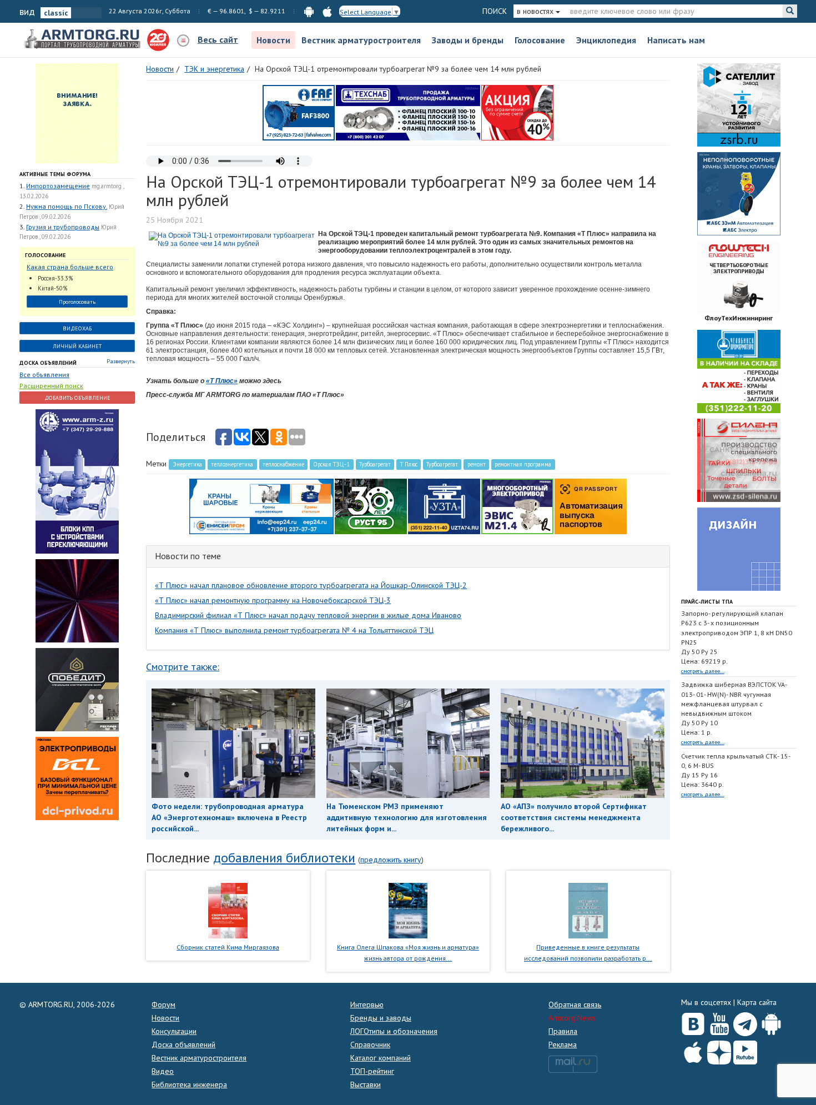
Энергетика (187, 464)
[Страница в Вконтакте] (693, 1022)
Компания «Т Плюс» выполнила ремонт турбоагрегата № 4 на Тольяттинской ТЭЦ (294, 630)
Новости (273, 40)
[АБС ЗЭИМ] (738, 193)
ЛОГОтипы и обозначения (393, 1031)
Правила (562, 1031)
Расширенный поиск (51, 385)
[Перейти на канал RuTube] (745, 1050)
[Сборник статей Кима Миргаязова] (228, 910)
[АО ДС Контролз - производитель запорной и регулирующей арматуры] (77, 600)
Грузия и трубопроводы (62, 227)
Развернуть (121, 361)
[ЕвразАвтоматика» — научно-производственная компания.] (517, 506)
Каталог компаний (380, 1058)
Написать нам (676, 40)
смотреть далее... (702, 671)
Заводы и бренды (467, 40)
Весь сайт (218, 39)
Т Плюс (408, 464)
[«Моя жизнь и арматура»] (408, 910)
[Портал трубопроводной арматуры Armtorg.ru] (83, 39)
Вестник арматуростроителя (361, 40)
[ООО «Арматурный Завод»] (77, 480)
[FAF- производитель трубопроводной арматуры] (299, 112)
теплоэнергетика (232, 464)
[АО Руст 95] (371, 506)
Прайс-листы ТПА (707, 601)
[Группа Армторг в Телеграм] (745, 1022)
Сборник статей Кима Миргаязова (228, 947)
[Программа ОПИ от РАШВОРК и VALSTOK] (517, 112)
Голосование (540, 40)
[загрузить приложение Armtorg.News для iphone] (327, 11)
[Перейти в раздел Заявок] (77, 113)
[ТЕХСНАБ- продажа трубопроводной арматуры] (408, 112)
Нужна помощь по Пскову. (66, 206)
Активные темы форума (54, 174)
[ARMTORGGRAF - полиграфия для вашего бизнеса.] (738, 549)
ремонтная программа (523, 464)
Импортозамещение (58, 186)
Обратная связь (574, 1004)
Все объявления (44, 374)
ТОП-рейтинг (372, 1071)
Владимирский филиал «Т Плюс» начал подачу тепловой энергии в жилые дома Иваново (308, 615)
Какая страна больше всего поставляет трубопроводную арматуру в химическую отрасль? (72, 267)
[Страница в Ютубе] (719, 1022)
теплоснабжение (283, 464)
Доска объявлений (48, 362)
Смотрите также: (182, 666)
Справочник (370, 1044)
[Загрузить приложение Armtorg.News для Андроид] (771, 1022)
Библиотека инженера (189, 1084)
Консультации (174, 1031)
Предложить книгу (390, 860)
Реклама (562, 1044)
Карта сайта (757, 1002)
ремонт (476, 464)
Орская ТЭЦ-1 (331, 464)
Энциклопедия (606, 40)
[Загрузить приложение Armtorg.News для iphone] (693, 1050)
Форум (163, 1004)
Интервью (367, 1004)
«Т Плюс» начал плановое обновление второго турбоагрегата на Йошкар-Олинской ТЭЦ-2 (311, 585)
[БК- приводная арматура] (77, 777)
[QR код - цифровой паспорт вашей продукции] (591, 506)
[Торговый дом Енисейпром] (261, 506)
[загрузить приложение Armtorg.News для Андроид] (309, 11)
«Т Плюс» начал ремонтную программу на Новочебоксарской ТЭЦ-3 (273, 600)
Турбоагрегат (375, 464)
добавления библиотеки (284, 857)
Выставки (365, 1084)
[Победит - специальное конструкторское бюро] (77, 689)
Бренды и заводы (380, 1018)
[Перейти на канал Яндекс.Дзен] (719, 1050)
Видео (163, 1071)
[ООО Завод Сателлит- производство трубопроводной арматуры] (738, 104)
